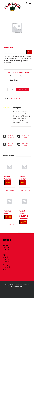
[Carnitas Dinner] (9, 201)
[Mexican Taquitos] (9, 166)
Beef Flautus (14, 80)
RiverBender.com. (18, 286)
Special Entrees (15, 98)
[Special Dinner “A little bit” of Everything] (24, 201)
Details (13, 190)
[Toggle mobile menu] (30, 3)
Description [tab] (6, 107)
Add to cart (22, 89)
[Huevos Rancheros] (24, 166)
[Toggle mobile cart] (26, 3)
